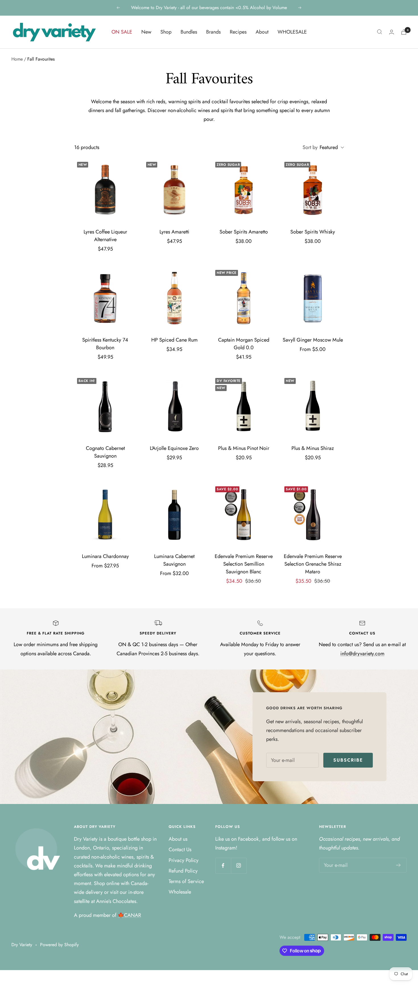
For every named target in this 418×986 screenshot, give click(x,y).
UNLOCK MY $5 (161, 524)
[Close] (300, 451)
